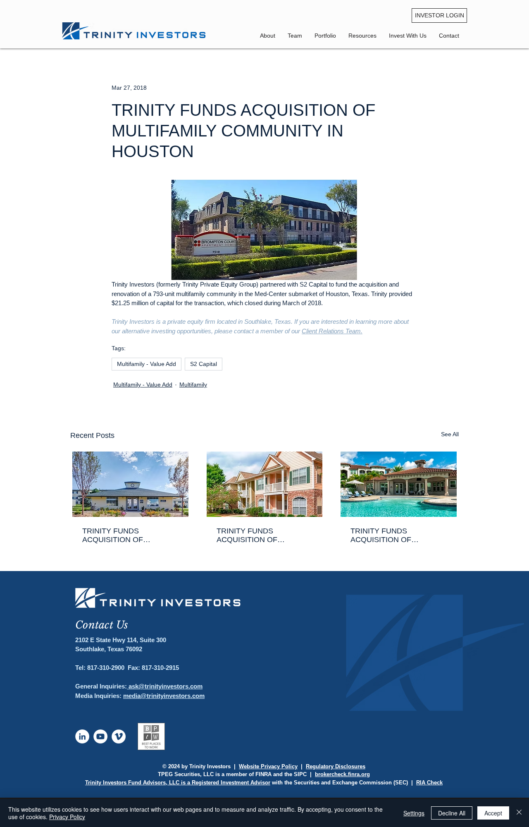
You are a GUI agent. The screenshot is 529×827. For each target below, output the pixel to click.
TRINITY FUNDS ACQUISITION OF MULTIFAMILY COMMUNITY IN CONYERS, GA (264, 535)
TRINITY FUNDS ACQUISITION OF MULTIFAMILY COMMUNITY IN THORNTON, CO (130, 535)
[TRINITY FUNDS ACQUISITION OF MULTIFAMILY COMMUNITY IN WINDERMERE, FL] (399, 484)
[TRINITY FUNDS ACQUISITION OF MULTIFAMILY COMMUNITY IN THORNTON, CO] (130, 484)
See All (450, 434)
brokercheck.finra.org (342, 774)
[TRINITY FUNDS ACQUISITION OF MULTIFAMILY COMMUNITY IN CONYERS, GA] (265, 484)
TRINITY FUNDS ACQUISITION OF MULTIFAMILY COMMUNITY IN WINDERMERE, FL (398, 535)
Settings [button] (413, 813)
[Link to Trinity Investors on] (82, 736)
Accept (493, 813)
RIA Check (429, 782)
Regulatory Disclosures (335, 766)
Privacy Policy (67, 817)
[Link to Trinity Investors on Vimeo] (119, 736)
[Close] (519, 812)
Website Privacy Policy (268, 766)
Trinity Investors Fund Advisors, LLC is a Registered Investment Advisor (177, 782)
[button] (449, 35)
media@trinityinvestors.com (164, 695)
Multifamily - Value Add (146, 364)
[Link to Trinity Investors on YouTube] (100, 736)
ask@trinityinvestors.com (165, 686)
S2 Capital (203, 364)
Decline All (451, 813)
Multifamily (193, 384)
